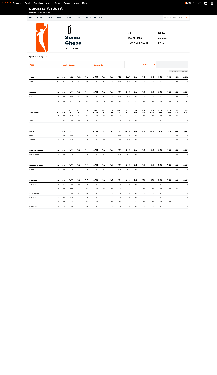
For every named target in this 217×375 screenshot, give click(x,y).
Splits (31, 56)
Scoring (39, 56)
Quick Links (97, 18)
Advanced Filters (148, 65)
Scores (68, 18)
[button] (30, 18)
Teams (58, 18)
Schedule (77, 18)
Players (49, 18)
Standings (87, 18)
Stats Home (39, 18)
